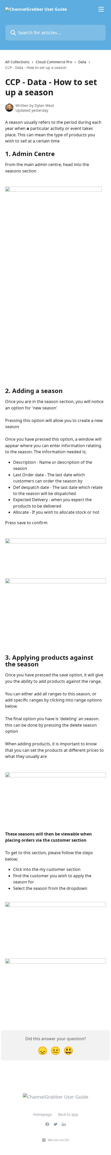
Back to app (68, 1114)
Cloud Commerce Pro (54, 61)
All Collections (17, 61)
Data (82, 61)
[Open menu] (101, 9)
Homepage (42, 1114)
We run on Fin (58, 1140)
